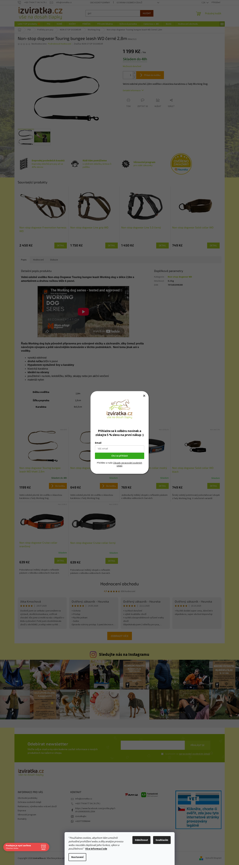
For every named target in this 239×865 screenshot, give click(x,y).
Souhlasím (162, 840)
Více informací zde (96, 849)
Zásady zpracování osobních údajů (127, 464)
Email (98, 442)
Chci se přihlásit (119, 455)
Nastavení (77, 857)
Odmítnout (141, 840)
